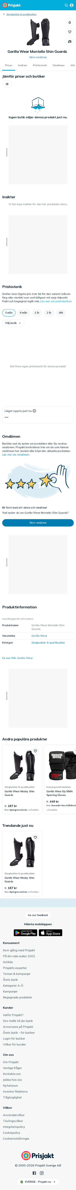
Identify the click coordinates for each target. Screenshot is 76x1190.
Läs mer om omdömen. (16, 454)
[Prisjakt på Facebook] (34, 1173)
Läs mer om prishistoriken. (56, 301)
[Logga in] (71, 5)
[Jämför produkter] (70, 42)
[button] (70, 22)
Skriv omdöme (38, 57)
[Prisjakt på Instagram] (41, 1173)
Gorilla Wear (39, 635)
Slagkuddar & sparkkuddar (21, 14)
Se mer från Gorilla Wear (17, 658)
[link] (22, 779)
